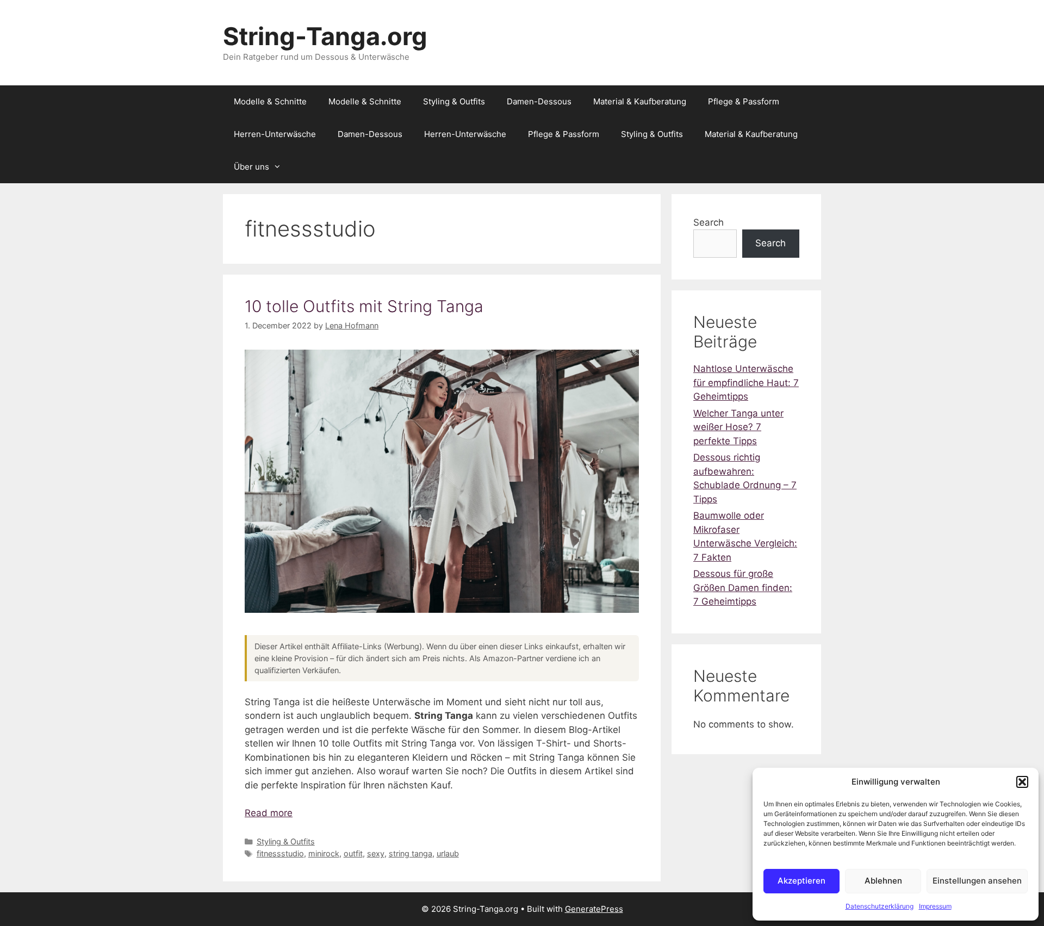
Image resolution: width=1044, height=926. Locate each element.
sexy (375, 853)
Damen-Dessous (539, 101)
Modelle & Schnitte (270, 101)
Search (708, 222)
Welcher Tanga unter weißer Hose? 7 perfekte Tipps (738, 427)
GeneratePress (594, 909)
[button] (1022, 781)
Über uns (251, 166)
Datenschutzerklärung (879, 906)
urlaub (448, 853)
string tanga (410, 853)
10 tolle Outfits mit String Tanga (364, 306)
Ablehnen (883, 880)
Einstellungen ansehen (977, 880)
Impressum (935, 906)
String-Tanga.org (325, 36)
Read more (269, 812)
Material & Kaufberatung (639, 101)
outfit (353, 853)
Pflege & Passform (743, 101)
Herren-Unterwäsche (275, 134)
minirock (323, 853)
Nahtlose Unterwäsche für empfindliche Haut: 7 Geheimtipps (746, 382)
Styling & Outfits (454, 101)
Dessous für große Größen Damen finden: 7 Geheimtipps (742, 587)
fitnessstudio (280, 853)
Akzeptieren (801, 880)
